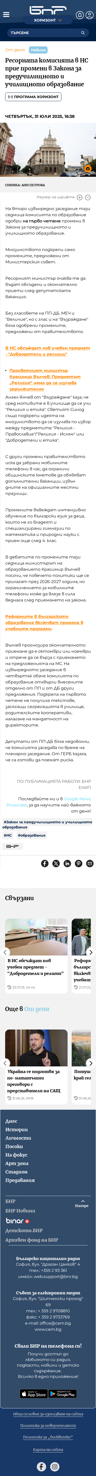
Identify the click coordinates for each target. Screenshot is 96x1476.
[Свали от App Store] (33, 1394)
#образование (32, 835)
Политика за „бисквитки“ (48, 1437)
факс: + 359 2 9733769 (48, 1317)
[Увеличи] (80, 197)
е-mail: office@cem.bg (48, 1323)
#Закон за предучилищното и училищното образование (47, 824)
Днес (11, 1121)
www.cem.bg (48, 1329)
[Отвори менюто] (6, 14)
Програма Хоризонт (36, 97)
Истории (16, 1129)
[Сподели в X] (56, 863)
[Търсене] (83, 33)
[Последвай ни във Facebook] (41, 1467)
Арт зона (16, 1163)
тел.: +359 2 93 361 (48, 1270)
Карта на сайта (48, 1449)
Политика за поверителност (48, 1425)
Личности (18, 1138)
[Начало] (48, 10)
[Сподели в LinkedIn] (67, 863)
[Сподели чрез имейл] (90, 863)
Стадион (16, 1172)
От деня (15, 49)
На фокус (16, 1155)
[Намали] (88, 197)
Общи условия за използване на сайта (48, 1414)
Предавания (20, 1180)
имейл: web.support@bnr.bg (48, 1276)
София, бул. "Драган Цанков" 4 (48, 1264)
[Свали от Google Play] (62, 1394)
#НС (8, 835)
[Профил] (89, 15)
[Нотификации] (80, 15)
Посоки (14, 1146)
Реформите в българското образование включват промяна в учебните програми (44, 622)
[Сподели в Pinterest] (78, 863)
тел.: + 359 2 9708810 (48, 1310)
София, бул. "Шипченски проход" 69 (48, 1301)
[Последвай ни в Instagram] (55, 1467)
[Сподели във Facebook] (45, 863)
